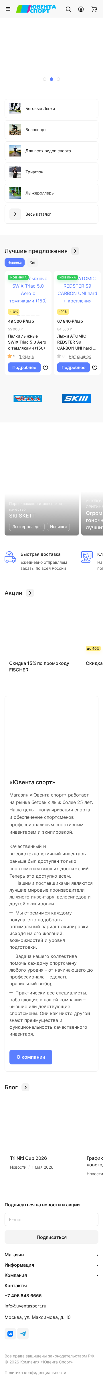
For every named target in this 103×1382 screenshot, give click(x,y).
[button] (44, 79)
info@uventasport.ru (25, 1306)
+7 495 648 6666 (23, 1295)
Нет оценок (80, 356)
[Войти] (81, 9)
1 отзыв (26, 356)
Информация (19, 1265)
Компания (16, 1275)
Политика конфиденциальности (35, 1372)
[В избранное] (45, 367)
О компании (31, 1057)
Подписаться (52, 1237)
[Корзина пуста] (94, 9)
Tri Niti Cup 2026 (28, 1158)
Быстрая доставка (41, 554)
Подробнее (24, 367)
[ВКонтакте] (10, 1333)
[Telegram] (23, 1333)
